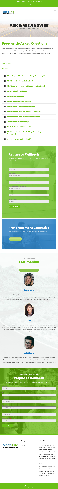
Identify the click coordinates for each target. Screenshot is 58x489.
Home (23, 445)
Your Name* (12, 167)
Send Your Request (14, 206)
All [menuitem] (2, 61)
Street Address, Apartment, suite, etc (18, 186)
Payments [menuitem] (5, 68)
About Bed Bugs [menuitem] (6, 63)
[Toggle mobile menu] (55, 10)
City (10, 192)
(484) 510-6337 (25, 1)
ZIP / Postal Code (13, 199)
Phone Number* (13, 179)
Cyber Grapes (30, 487)
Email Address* (12, 173)
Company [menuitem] (5, 66)
